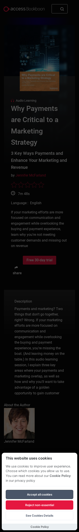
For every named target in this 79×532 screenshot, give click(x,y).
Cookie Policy (60, 476)
